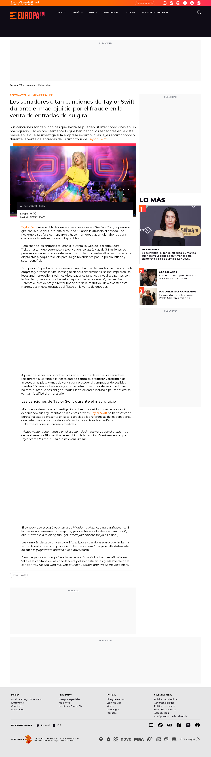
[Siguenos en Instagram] (178, 3)
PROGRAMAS (111, 12)
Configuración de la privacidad (171, 716)
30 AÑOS (77, 12)
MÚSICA (93, 12)
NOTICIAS (130, 12)
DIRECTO (61, 12)
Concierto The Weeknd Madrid (25, 2)
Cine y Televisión (116, 699)
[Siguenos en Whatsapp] (198, 3)
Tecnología (113, 709)
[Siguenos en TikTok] (160, 726)
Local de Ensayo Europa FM (26, 699)
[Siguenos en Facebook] (185, 3)
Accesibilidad (161, 713)
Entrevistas (17, 702)
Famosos (111, 713)
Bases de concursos (165, 709)
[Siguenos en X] (188, 726)
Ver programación (145, 3)
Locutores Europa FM (70, 706)
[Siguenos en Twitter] (192, 3)
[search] (199, 12)
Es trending (44, 85)
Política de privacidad (166, 699)
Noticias (30, 85)
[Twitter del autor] (35, 213)
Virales (110, 706)
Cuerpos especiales (69, 699)
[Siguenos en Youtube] (165, 3)
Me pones (64, 702)
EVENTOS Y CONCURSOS (155, 12)
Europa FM (16, 85)
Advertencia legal (164, 702)
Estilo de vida (114, 702)
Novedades (17, 709)
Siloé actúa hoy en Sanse (22, 4)
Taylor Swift (97, 139)
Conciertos (17, 706)
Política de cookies (164, 706)
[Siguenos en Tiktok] (171, 3)
